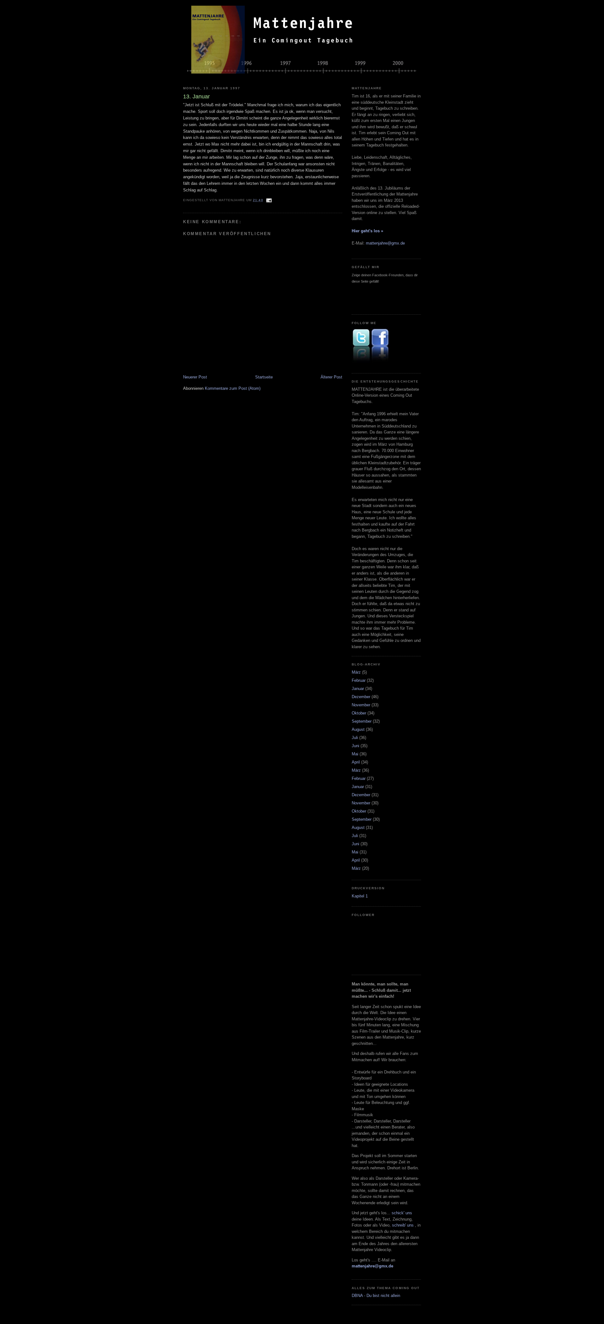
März (356, 672)
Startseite (264, 377)
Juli (355, 737)
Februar (359, 680)
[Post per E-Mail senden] (269, 200)
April (356, 762)
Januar (358, 688)
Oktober (359, 713)
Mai (355, 754)
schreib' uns (403, 1225)
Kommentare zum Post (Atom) (232, 388)
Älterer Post (331, 377)
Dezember (361, 696)
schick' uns (402, 1213)
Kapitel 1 (360, 896)
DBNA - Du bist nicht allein (376, 1295)
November (361, 705)
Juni (355, 745)
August (358, 729)
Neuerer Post (195, 377)
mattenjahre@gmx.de (385, 243)
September (362, 721)
